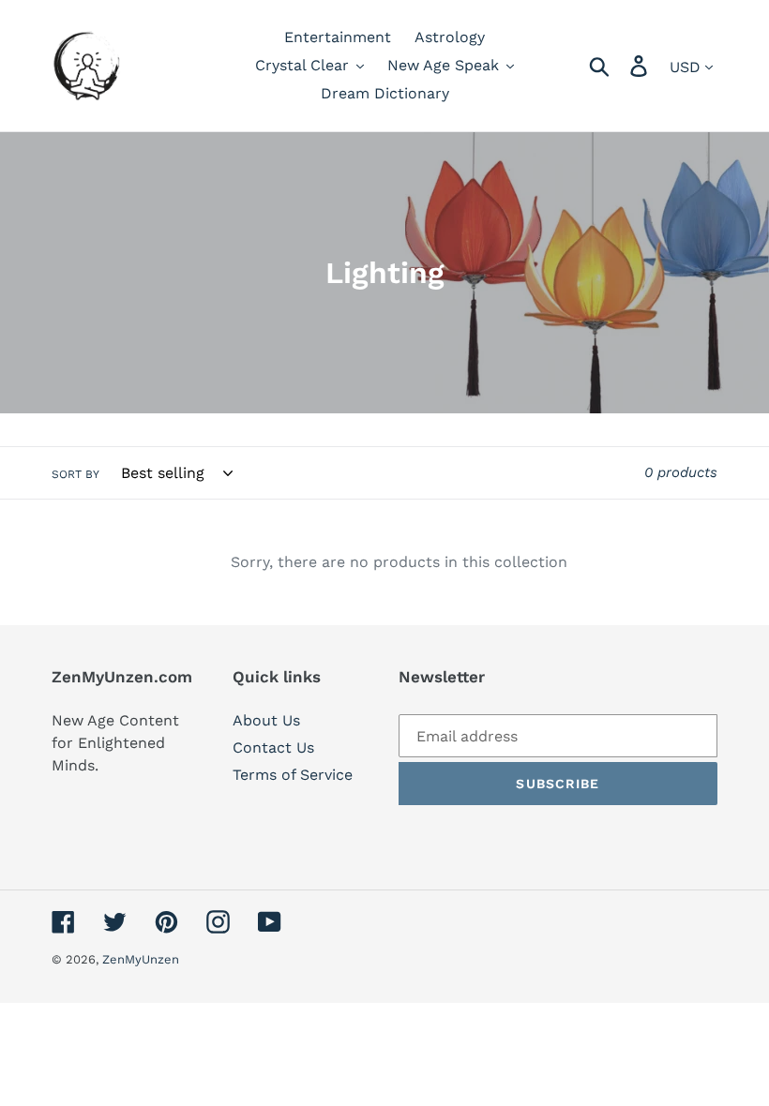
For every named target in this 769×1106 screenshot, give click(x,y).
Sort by (75, 474)
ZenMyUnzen (140, 959)
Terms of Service (293, 775)
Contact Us (273, 747)
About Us (266, 720)
